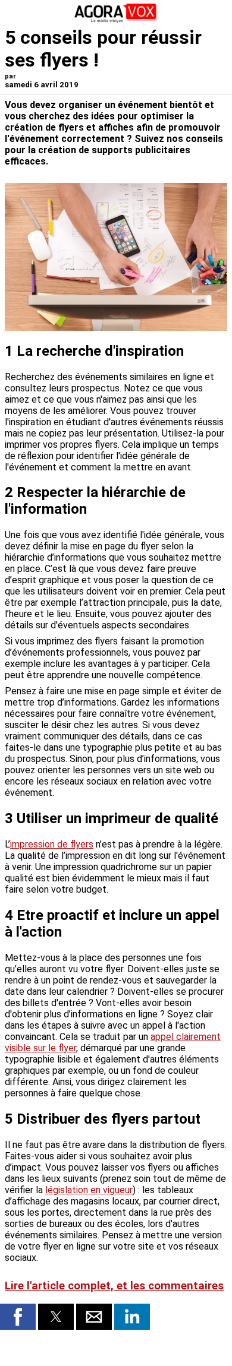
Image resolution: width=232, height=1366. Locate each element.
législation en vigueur (89, 1190)
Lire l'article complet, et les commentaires (114, 1285)
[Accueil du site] (116, 20)
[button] (18, 1317)
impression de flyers (51, 844)
